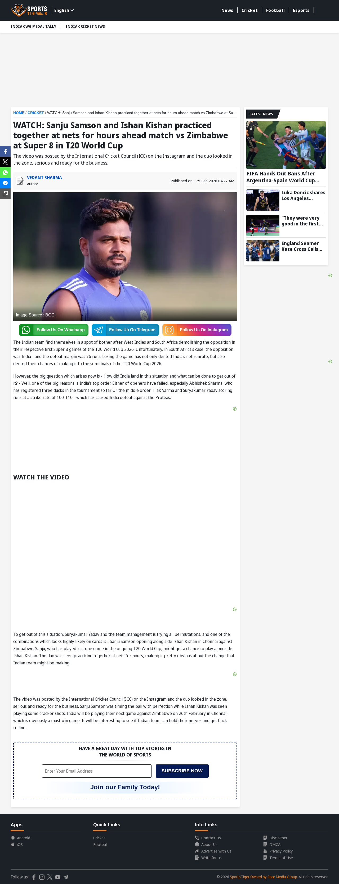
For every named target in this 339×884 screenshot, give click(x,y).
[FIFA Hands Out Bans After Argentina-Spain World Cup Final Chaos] (286, 145)
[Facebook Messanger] (5, 182)
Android (23, 837)
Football (275, 10)
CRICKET (36, 113)
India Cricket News (85, 26)
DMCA (274, 844)
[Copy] (5, 193)
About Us (209, 844)
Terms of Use (281, 857)
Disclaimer (278, 837)
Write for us (211, 857)
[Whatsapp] (5, 172)
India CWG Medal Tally (33, 26)
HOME (18, 113)
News (227, 10)
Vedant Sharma (44, 177)
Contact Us (211, 837)
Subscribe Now (182, 770)
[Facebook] (5, 150)
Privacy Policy (281, 851)
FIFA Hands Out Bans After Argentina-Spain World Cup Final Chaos (280, 177)
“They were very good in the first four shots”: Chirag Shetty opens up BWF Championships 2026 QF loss (303, 220)
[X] (5, 161)
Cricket (250, 10)
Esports (301, 10)
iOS (20, 844)
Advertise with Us (216, 851)
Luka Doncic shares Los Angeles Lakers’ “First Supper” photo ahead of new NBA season (303, 195)
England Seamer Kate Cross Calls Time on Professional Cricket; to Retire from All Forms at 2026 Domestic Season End (302, 246)
